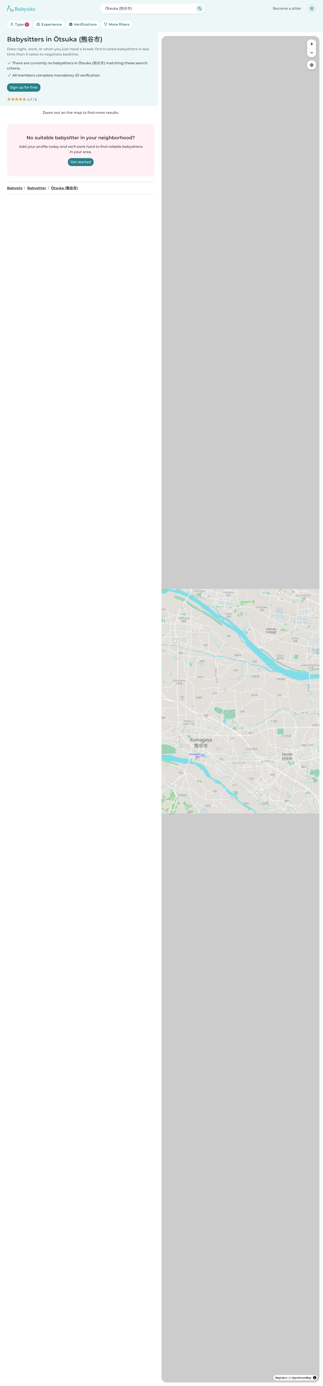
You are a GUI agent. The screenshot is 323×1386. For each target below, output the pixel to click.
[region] (240, 709)
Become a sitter (287, 8)
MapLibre (281, 1378)
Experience (51, 24)
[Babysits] (21, 9)
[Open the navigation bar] (312, 8)
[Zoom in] (311, 43)
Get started (81, 162)
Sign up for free (24, 87)
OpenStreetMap (301, 1378)
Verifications (85, 24)
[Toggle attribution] (314, 1377)
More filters (118, 24)
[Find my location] (311, 65)
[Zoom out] (311, 52)
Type (20, 24)
